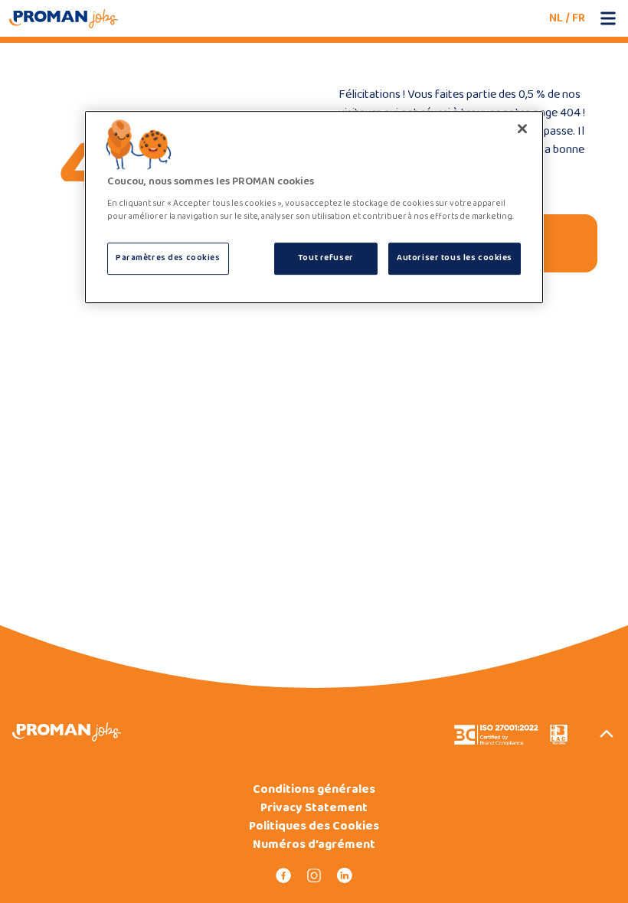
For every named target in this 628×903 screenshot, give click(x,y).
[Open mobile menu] (608, 18)
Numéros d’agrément (314, 845)
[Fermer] (522, 128)
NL (556, 18)
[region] (314, 207)
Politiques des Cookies (314, 826)
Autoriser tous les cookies (454, 258)
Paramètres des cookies (168, 258)
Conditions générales (314, 790)
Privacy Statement (314, 808)
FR (578, 18)
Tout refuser (326, 258)
